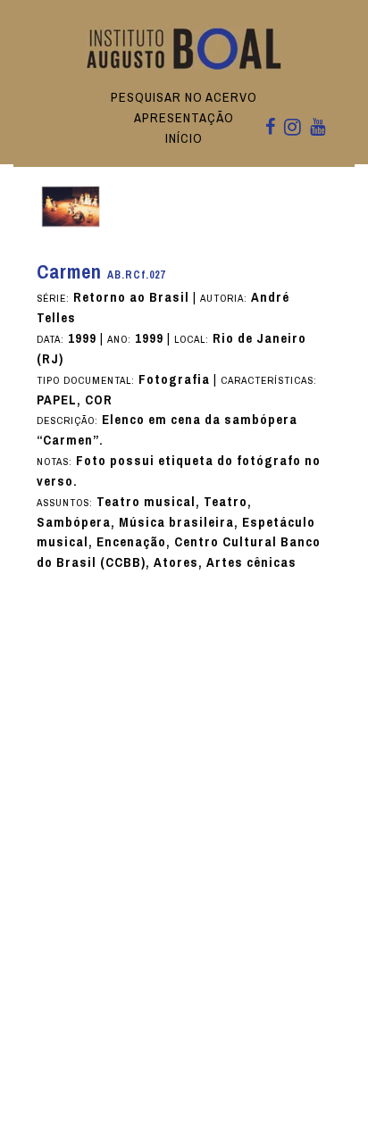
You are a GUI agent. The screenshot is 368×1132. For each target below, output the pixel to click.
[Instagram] (292, 128)
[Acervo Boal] (184, 47)
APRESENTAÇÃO (184, 117)
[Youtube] (317, 128)
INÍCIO (184, 138)
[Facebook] (270, 128)
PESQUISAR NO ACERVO (184, 97)
